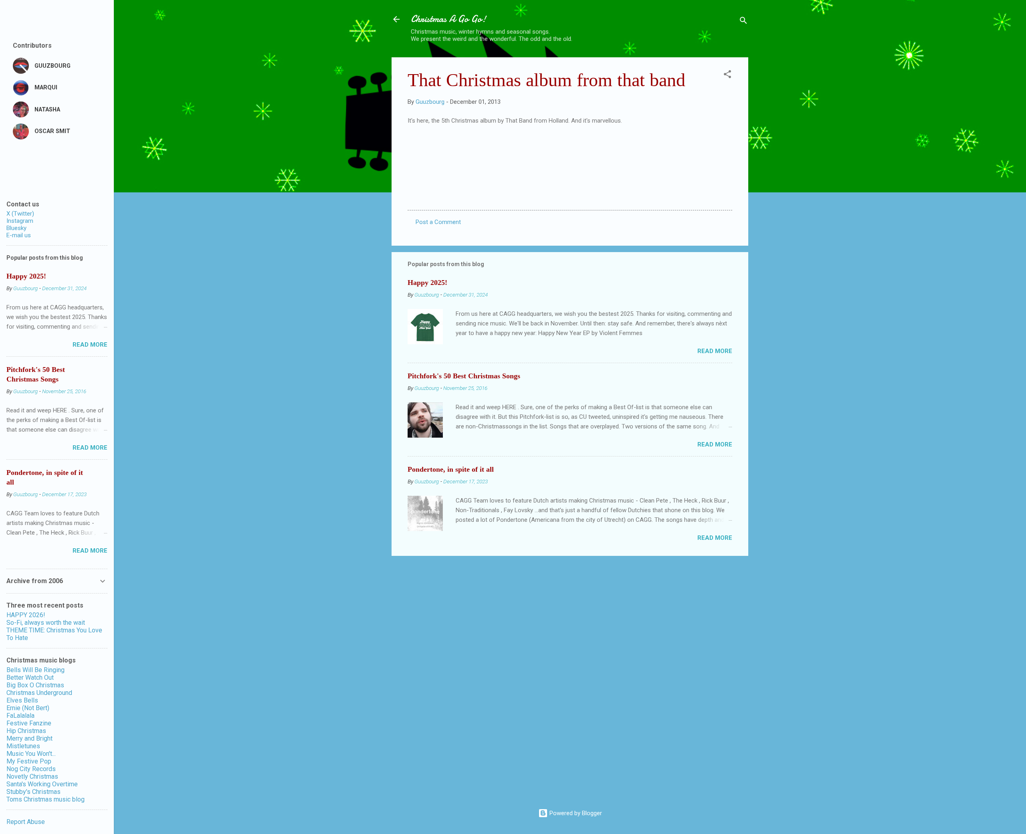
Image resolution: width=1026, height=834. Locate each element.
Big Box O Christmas (35, 685)
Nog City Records (31, 769)
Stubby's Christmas (33, 792)
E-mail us (18, 235)
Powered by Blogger (575, 813)
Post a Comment (438, 222)
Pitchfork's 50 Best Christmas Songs (464, 376)
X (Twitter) (20, 213)
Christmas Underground (39, 693)
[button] (727, 75)
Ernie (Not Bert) (27, 708)
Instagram (19, 220)
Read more (714, 351)
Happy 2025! (427, 283)
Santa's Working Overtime (42, 784)
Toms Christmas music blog (45, 799)
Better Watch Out (30, 677)
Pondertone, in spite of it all (451, 469)
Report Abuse (25, 822)
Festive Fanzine (28, 723)
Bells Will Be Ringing (35, 670)
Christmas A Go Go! (448, 19)
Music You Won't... (31, 753)
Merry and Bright (29, 738)
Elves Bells (22, 700)
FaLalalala (20, 715)
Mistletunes (23, 746)
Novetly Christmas (32, 776)
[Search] (743, 22)
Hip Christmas (26, 731)
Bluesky (16, 228)
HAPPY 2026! (25, 615)
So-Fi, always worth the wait (45, 622)
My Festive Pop (28, 761)
